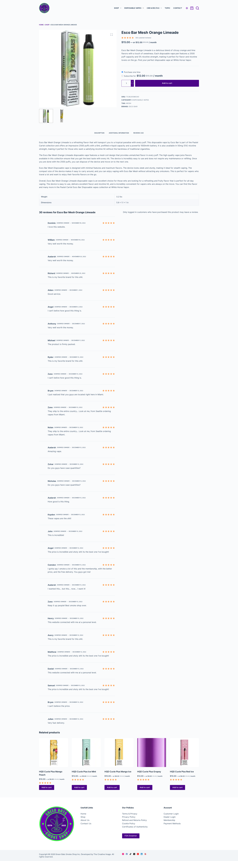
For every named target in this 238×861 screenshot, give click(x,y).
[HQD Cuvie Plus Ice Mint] (86, 752)
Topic (167, 8)
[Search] (197, 8)
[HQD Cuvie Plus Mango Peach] (53, 752)
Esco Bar (133, 106)
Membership (169, 820)
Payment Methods (172, 823)
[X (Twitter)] (134, 854)
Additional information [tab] (119, 133)
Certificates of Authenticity (135, 826)
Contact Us (86, 823)
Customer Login (171, 813)
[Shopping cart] (191, 8)
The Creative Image (102, 854)
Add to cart (167, 83)
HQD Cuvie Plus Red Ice (182, 771)
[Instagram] (123, 854)
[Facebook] (127, 854)
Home (41, 25)
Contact (177, 8)
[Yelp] (145, 854)
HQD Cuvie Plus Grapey (149, 771)
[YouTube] (138, 854)
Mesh (128, 103)
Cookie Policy (128, 823)
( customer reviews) (143, 38)
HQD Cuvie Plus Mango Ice (117, 771)
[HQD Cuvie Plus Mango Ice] (119, 752)
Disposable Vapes (132, 8)
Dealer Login (170, 817)
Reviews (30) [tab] (138, 133)
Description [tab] (99, 133)
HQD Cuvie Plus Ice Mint (84, 771)
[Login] (187, 8)
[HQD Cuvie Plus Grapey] (151, 752)
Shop (116, 8)
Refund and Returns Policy (134, 820)
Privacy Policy (128, 817)
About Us (85, 820)
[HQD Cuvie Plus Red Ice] (184, 752)
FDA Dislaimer (131, 836)
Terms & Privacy (129, 813)
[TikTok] (130, 854)
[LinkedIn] (142, 854)
